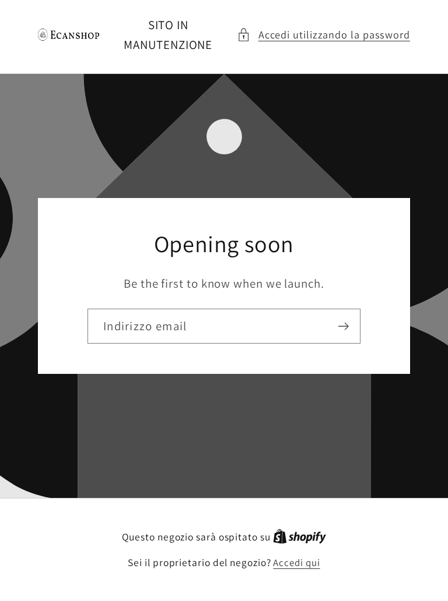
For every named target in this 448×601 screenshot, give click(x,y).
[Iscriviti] (343, 326)
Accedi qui (296, 562)
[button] (323, 34)
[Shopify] (299, 537)
